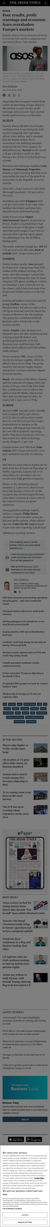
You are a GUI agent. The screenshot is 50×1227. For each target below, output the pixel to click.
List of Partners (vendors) (12, 1209)
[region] (25, 1186)
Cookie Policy (39, 1178)
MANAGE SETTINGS (25, 1222)
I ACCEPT (25, 1215)
